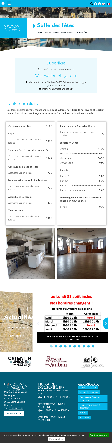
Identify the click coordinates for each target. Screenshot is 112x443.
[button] (9, 3)
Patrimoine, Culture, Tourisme (89, 399)
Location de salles (66, 32)
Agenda (83, 412)
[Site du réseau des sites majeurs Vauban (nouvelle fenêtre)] (56, 361)
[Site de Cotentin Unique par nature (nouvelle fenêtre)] (19, 362)
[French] (109, 3)
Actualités (84, 417)
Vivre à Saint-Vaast (89, 392)
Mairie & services (51, 32)
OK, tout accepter (99, 435)
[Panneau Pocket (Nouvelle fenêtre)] (99, 3)
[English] (104, 3)
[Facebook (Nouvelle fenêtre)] (95, 3)
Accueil (40, 32)
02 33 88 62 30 (16, 408)
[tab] (51, 346)
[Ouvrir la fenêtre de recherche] (91, 3)
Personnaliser (56, 439)
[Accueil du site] (3, 3)
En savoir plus (72, 339)
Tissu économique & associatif (89, 406)
